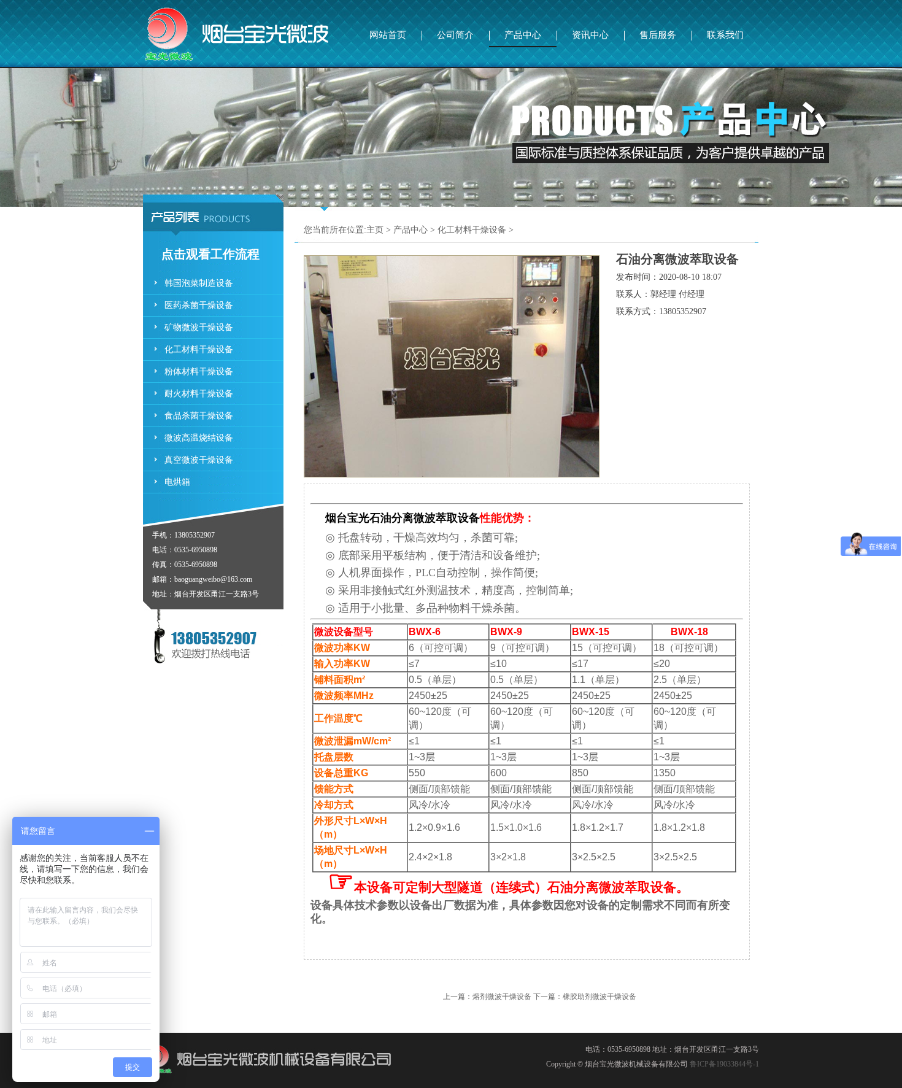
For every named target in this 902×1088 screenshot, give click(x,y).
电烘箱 (177, 482)
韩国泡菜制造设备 (198, 283)
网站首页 (387, 35)
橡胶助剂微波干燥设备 (599, 996)
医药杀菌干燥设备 (198, 305)
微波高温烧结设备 (198, 437)
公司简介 (455, 35)
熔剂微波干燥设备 (501, 996)
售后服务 (657, 35)
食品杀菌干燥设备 (198, 415)
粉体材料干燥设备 (198, 371)
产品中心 (522, 35)
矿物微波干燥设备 (198, 327)
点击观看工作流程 (210, 254)
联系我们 (725, 35)
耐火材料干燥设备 (198, 393)
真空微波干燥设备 (198, 460)
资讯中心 (590, 35)
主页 (375, 229)
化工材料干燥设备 (198, 349)
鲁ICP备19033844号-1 (724, 1064)
